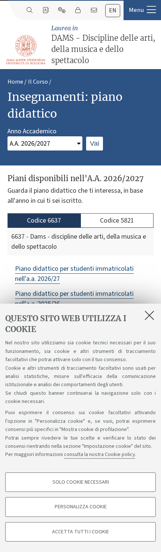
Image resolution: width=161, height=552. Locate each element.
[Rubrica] (45, 10)
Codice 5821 (117, 220)
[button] (142, 10)
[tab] (112, 10)
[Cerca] (29, 10)
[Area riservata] (78, 10)
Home (15, 82)
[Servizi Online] (62, 10)
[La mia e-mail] (94, 10)
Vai (94, 143)
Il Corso (38, 82)
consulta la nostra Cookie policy (99, 454)
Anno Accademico (32, 131)
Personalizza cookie (81, 507)
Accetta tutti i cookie (80, 532)
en (112, 10)
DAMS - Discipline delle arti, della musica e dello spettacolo (103, 44)
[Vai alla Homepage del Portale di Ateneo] (26, 50)
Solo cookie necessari (80, 482)
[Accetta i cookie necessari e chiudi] (149, 315)
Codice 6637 (44, 220)
